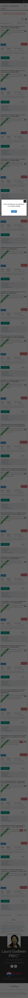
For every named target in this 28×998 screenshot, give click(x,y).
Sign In (3, 1)
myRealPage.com (14, 987)
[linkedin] (16, 966)
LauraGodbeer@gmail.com (6, 65)
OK (14, 211)
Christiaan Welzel (9, 989)
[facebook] (12, 966)
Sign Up (8, 1)
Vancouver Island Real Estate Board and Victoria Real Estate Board (13, 927)
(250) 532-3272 (4, 64)
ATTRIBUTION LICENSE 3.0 (22, 989)
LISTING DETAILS (5, 57)
